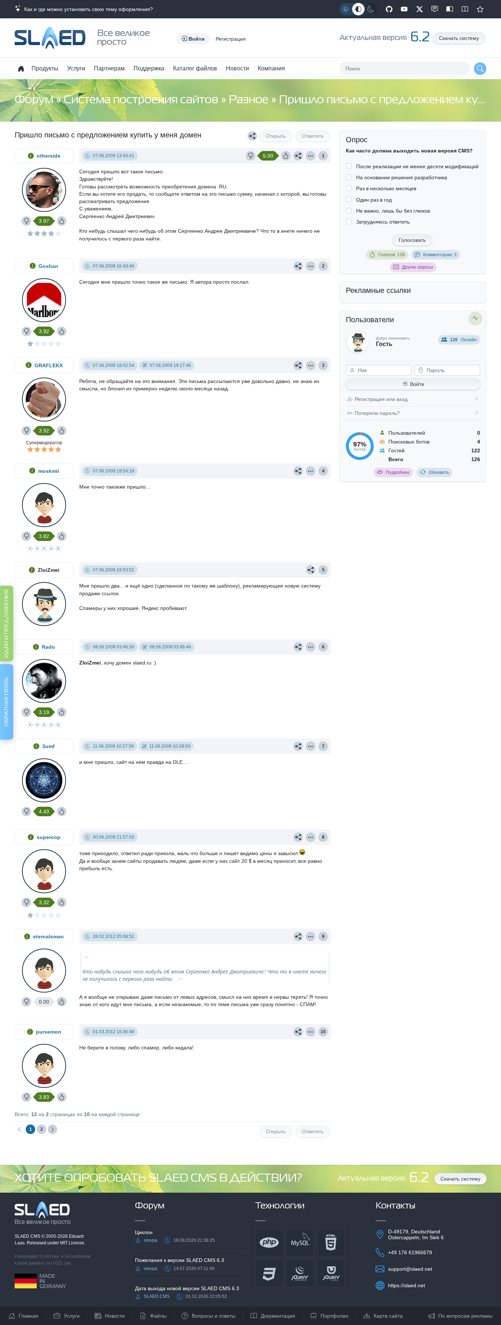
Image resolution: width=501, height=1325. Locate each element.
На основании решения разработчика (401, 177)
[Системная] (358, 9)
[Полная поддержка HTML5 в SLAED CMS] (331, 1242)
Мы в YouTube (404, 9)
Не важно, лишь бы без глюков (393, 211)
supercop (49, 837)
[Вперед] (52, 1129)
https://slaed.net (406, 1285)
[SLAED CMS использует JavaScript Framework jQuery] (300, 1273)
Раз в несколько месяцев (386, 188)
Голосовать (412, 240)
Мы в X (419, 9)
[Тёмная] (371, 9)
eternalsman (48, 936)
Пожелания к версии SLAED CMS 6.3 (179, 1260)
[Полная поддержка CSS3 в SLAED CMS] (269, 1273)
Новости (237, 68)
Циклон (144, 1232)
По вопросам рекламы (465, 1316)
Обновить (439, 472)
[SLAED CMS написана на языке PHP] (269, 1242)
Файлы (158, 1316)
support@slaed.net (410, 1269)
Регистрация (231, 39)
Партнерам (109, 68)
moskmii (48, 471)
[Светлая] (346, 9)
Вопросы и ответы (213, 1316)
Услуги (76, 68)
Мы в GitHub (389, 9)
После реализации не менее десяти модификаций (417, 166)
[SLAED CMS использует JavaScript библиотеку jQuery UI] (331, 1273)
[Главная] (21, 68)
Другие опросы (417, 267)
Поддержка (149, 68)
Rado (48, 647)
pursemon (48, 1032)
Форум (35, 100)
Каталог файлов (195, 68)
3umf (48, 746)
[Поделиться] (252, 136)
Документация (278, 1316)
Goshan (48, 266)
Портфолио (334, 1316)
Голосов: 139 (391, 254)
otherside (49, 156)
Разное (250, 100)
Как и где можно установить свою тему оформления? (87, 9)
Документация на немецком (449, 9)
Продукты (45, 68)
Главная (29, 1316)
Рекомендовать (480, 9)
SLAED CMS (28, 1236)
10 (323, 1031)
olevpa (150, 1240)
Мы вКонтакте (434, 9)
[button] (193, 38)
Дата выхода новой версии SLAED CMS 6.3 (187, 1288)
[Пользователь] (310, 156)
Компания (271, 68)
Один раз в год (374, 200)
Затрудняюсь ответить (383, 222)
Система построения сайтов (142, 100)
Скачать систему (459, 38)
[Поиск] (480, 68)
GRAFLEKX (48, 365)
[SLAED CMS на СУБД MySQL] (300, 1242)
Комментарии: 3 (440, 254)
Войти (417, 384)
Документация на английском (465, 9)
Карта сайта (388, 1316)
